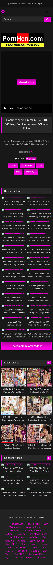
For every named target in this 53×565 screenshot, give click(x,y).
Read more (25, 152)
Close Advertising (26, 82)
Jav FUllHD (11, 544)
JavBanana (17, 524)
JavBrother (12, 530)
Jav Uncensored (24, 557)
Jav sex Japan (29, 544)
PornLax (21, 534)
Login (30, 4)
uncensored (27, 165)
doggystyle (30, 172)
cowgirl (13, 165)
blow (18, 172)
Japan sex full (37, 541)
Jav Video (33, 537)
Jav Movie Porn (32, 527)
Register (40, 4)
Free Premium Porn (32, 530)
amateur (32, 159)
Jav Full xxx (34, 524)
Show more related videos (26, 345)
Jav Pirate (21, 547)
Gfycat (8, 557)
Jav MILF (19, 554)
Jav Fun (34, 547)
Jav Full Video (16, 537)
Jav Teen (22, 551)
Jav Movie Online (38, 534)
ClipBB (21, 541)
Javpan (35, 551)
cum (40, 165)
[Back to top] (44, 556)
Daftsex (8, 534)
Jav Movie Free (36, 554)
